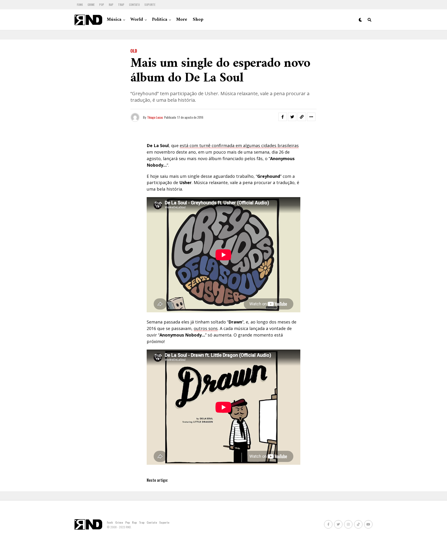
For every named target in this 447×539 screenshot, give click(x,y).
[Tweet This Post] (292, 117)
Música (114, 20)
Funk (80, 5)
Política (159, 20)
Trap (121, 5)
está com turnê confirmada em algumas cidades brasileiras (239, 145)
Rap (111, 5)
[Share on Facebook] (282, 117)
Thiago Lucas (155, 117)
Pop (101, 5)
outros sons (206, 328)
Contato (134, 5)
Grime (91, 5)
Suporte (149, 5)
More (181, 20)
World (136, 20)
